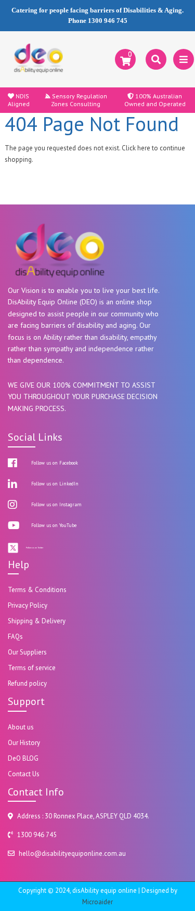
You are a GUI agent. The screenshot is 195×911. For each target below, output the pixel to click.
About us (21, 727)
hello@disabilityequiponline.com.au (72, 853)
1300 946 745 (107, 20)
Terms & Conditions (37, 589)
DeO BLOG (23, 758)
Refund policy (27, 683)
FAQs (15, 636)
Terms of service (32, 667)
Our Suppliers (27, 652)
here (143, 148)
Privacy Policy (27, 605)
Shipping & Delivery (37, 621)
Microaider (97, 901)
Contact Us (24, 773)
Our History (24, 742)
